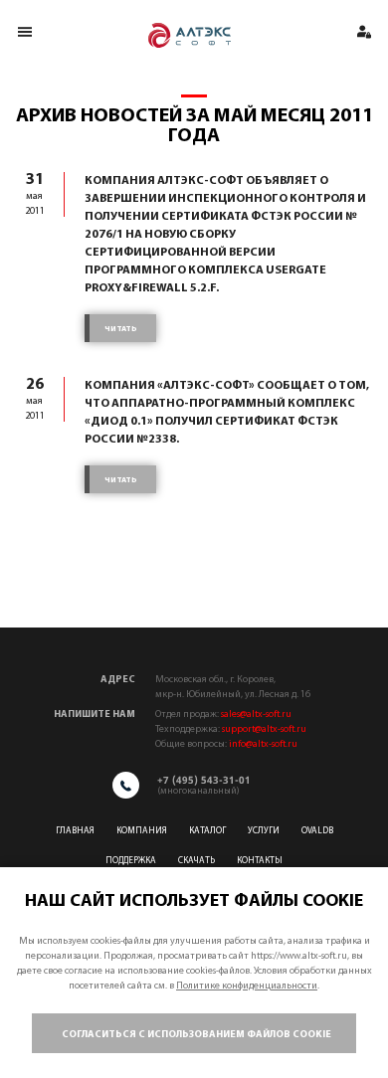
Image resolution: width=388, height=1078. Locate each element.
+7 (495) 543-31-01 (204, 780)
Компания (141, 830)
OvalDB (317, 830)
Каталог (207, 830)
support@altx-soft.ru (264, 729)
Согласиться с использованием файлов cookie (196, 1034)
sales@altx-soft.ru (256, 714)
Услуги (264, 830)
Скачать (196, 860)
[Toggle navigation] (24, 32)
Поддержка (130, 860)
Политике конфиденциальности (246, 986)
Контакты (260, 860)
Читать (120, 329)
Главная (75, 830)
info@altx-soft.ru (263, 744)
